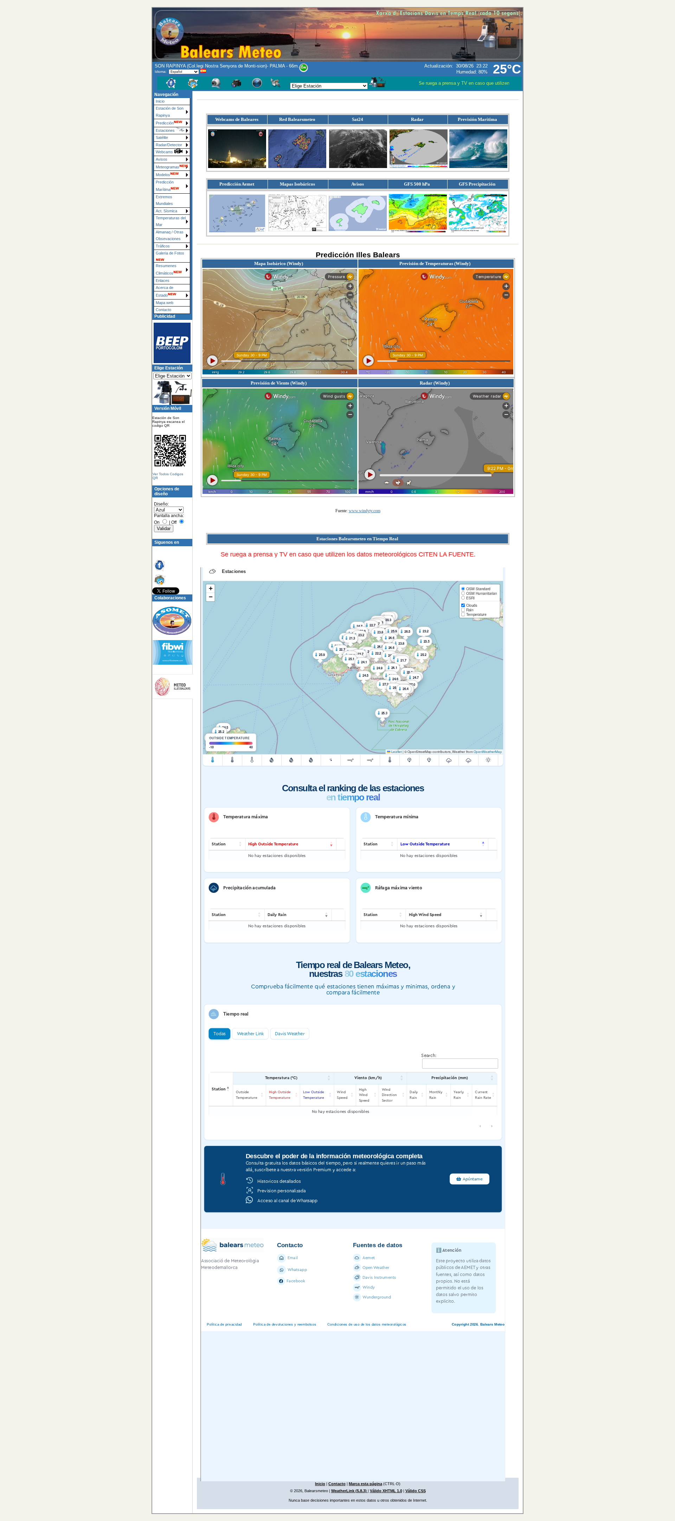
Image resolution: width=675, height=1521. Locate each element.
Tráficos (163, 246)
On (157, 522)
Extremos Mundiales (164, 200)
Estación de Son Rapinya (170, 111)
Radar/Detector (169, 145)
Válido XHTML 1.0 (386, 1491)
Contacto (163, 310)
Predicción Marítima (165, 186)
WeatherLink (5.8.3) (349, 1491)
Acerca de (164, 287)
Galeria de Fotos (170, 253)
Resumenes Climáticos (166, 269)
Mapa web (164, 303)
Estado (162, 295)
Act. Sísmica (166, 211)
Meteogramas (167, 167)
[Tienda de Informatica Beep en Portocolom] (169, 342)
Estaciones (165, 130)
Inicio (160, 101)
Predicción (165, 123)
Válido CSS (415, 1491)
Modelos (163, 175)
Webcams (165, 152)
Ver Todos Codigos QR (168, 476)
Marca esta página (365, 1484)
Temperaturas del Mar (171, 221)
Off (173, 522)
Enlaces (162, 280)
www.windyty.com (364, 510)
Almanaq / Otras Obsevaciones (170, 235)
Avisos (161, 159)
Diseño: (161, 504)
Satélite (162, 137)
